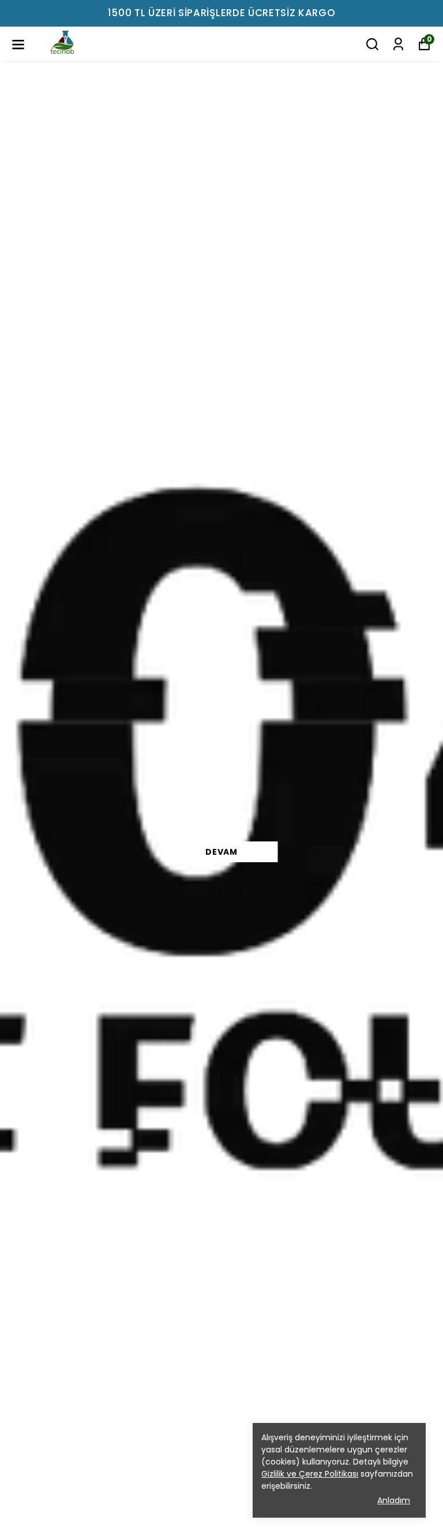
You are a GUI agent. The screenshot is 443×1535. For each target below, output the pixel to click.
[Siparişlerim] (398, 44)
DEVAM (221, 852)
